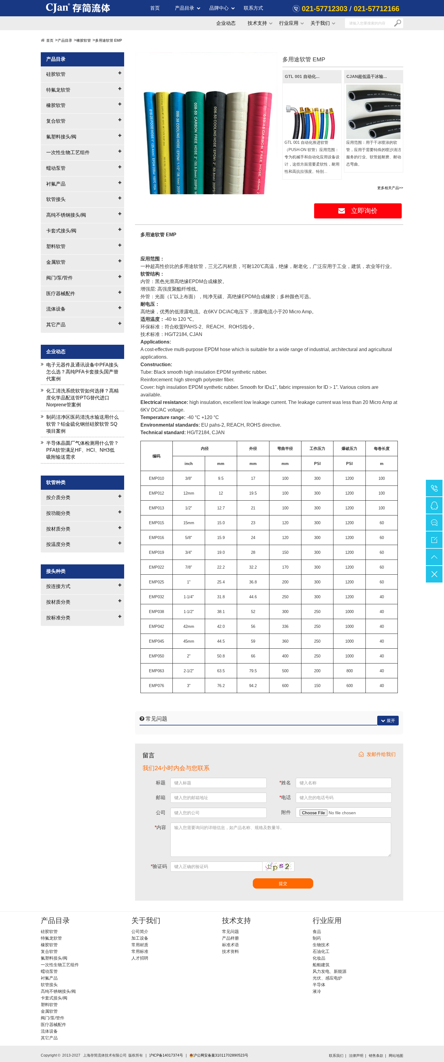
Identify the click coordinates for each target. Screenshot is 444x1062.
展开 (391, 720)
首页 (155, 8)
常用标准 (139, 951)
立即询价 (364, 211)
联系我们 (336, 1056)
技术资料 (230, 951)
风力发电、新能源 (329, 971)
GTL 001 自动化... (302, 76)
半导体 (319, 984)
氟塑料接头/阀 (61, 136)
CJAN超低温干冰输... (366, 76)
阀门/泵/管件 (59, 277)
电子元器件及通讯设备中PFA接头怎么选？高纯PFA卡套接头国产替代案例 (82, 371)
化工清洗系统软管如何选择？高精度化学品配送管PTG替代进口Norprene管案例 (82, 397)
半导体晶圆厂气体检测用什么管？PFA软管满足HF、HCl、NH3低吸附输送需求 (82, 450)
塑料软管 (56, 246)
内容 (160, 827)
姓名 (285, 782)
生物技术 (321, 944)
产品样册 (230, 938)
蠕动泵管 (56, 168)
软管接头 (56, 199)
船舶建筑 (321, 964)
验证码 (159, 866)
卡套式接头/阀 (61, 230)
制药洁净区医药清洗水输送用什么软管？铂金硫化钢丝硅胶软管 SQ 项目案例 (82, 424)
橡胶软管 (83, 40)
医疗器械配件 (60, 293)
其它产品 (56, 324)
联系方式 (253, 8)
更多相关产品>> (390, 188)
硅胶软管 (56, 74)
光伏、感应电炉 (327, 978)
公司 (161, 812)
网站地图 (396, 1056)
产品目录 (184, 8)
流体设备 (56, 308)
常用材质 (139, 944)
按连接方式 (58, 586)
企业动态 (226, 23)
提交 (283, 883)
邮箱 (161, 797)
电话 (285, 797)
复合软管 (56, 121)
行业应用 (288, 23)
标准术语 (230, 944)
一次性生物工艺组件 (68, 152)
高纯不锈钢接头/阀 (66, 215)
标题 (161, 782)
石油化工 (321, 951)
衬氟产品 (56, 183)
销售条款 (376, 1056)
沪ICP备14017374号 (166, 1055)
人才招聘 (139, 958)
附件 (286, 812)
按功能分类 (58, 513)
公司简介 (139, 931)
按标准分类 (58, 617)
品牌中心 (219, 8)
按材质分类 (58, 528)
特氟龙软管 (58, 89)
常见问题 (230, 931)
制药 (317, 938)
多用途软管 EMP (108, 40)
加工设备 (139, 938)
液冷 (317, 991)
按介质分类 (58, 497)
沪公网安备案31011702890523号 (220, 1055)
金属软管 (56, 262)
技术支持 (257, 23)
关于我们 (320, 23)
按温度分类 (58, 544)
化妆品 (319, 958)
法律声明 (356, 1056)
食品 (317, 931)
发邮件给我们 (381, 754)
